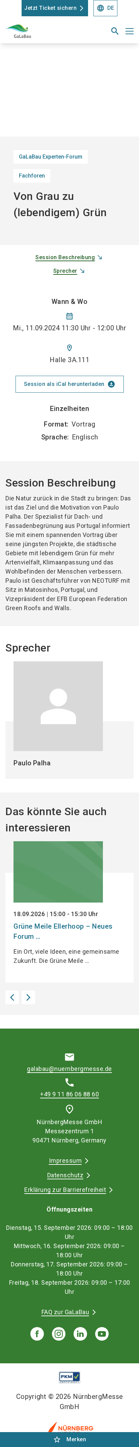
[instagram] (58, 1334)
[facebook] (37, 1334)
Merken (69, 1439)
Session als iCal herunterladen (69, 384)
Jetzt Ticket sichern (50, 8)
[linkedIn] (80, 1334)
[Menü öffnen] (130, 31)
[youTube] (102, 1334)
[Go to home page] (47, 33)
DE (105, 8)
